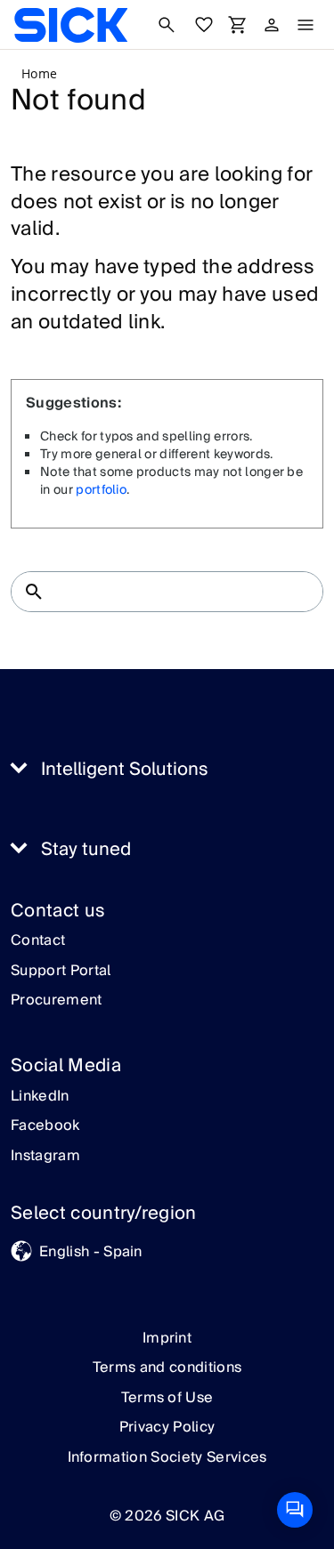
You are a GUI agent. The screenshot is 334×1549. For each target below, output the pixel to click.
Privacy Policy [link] (167, 1427)
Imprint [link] (167, 1338)
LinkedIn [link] (40, 1097)
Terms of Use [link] (167, 1397)
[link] (70, 25)
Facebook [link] (45, 1126)
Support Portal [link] (60, 971)
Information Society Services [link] (167, 1457)
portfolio (101, 490)
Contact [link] (38, 941)
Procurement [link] (56, 1000)
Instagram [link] (45, 1156)
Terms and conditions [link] (167, 1367)
